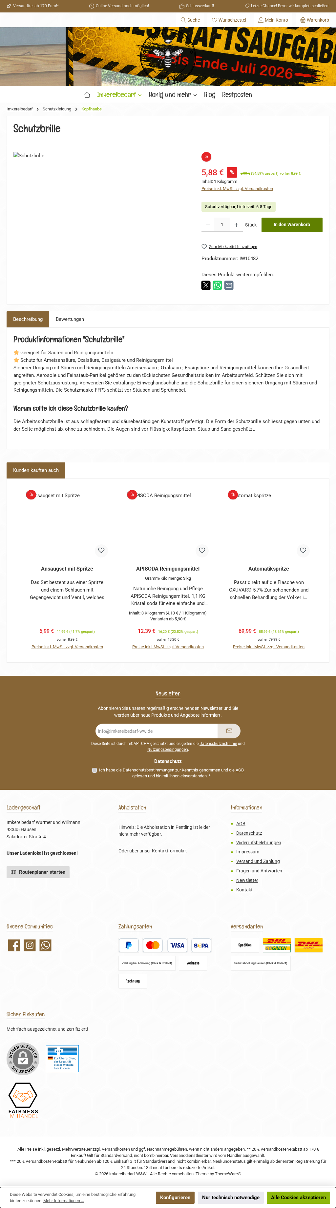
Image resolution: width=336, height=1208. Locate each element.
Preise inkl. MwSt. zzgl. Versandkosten (237, 188)
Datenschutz (249, 833)
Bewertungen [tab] (70, 319)
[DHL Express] (308, 945)
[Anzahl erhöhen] (236, 225)
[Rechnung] (132, 981)
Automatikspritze (268, 569)
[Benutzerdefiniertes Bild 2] (23, 1100)
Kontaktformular (169, 851)
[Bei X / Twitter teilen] (206, 285)
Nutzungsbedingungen (167, 749)
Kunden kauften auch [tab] (36, 470)
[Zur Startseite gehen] (168, 57)
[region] (101, 222)
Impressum (247, 852)
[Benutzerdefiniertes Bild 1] (62, 1058)
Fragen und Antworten (259, 871)
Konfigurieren (175, 1197)
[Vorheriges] (18, 570)
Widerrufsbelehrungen (258, 843)
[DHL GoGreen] (276, 945)
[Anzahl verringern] (207, 225)
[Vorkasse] (193, 963)
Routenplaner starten (41, 872)
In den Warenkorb (292, 224)
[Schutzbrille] (100, 222)
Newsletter (247, 880)
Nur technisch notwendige (231, 1197)
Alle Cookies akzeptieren (298, 1197)
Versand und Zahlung (258, 861)
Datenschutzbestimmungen (148, 770)
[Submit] (229, 731)
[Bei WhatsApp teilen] (217, 285)
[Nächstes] (318, 570)
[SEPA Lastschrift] (201, 945)
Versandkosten (116, 1149)
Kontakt (244, 890)
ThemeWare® (228, 1173)
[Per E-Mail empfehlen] (229, 285)
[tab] (28, 319)
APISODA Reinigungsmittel (168, 569)
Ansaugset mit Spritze (67, 569)
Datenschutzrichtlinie (218, 743)
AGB (240, 770)
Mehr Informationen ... (63, 1200)
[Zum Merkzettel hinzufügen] (101, 550)
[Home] (87, 94)
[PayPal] (128, 945)
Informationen (246, 807)
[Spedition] (245, 945)
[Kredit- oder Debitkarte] (165, 945)
